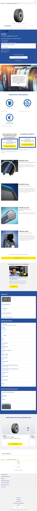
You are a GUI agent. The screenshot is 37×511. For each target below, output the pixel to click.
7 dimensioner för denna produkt (18, 54)
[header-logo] (4, 1)
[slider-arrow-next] (35, 26)
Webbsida (2, 3)
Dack (5, 3)
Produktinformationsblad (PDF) (7, 317)
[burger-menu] (35, 1)
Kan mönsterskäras (6, 49)
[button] (2, 30)
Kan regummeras (6, 51)
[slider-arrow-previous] (2, 26)
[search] (33, 1)
